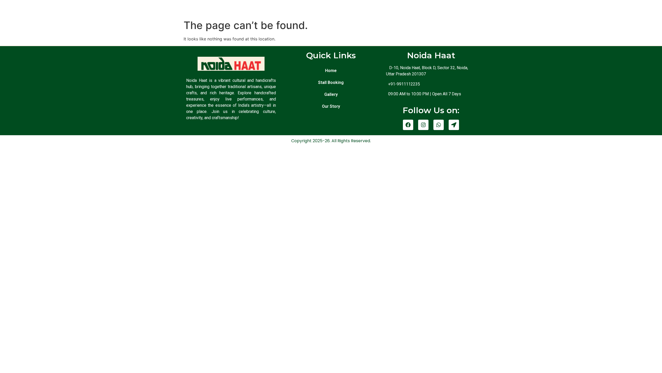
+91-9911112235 (403, 84)
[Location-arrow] (454, 125)
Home (331, 70)
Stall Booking (331, 82)
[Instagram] (423, 125)
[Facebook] (408, 125)
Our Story (331, 106)
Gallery (331, 94)
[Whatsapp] (438, 125)
